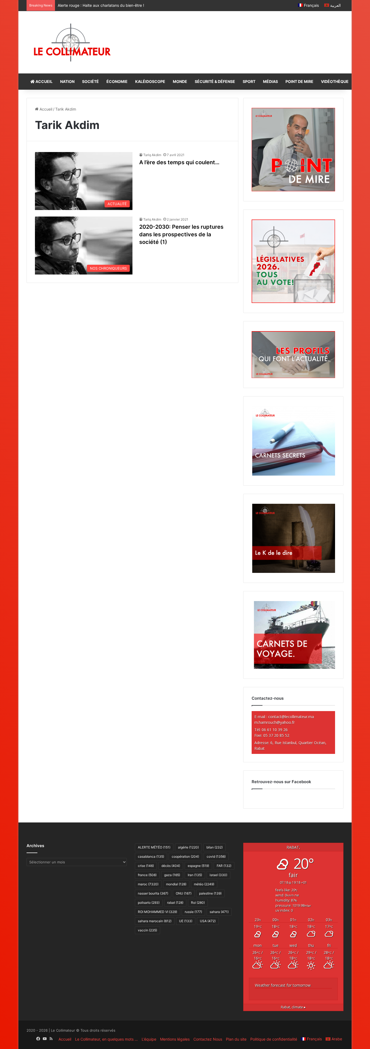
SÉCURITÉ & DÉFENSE (215, 81)
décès (170, 866)
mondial (176, 884)
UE (185, 921)
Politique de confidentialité (273, 1039)
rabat (175, 902)
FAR (224, 866)
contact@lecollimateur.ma (291, 716)
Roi (198, 902)
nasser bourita (153, 893)
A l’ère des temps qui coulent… (179, 162)
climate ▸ (293, 1007)
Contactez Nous (207, 1039)
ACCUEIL (44, 81)
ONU (184, 893)
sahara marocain (154, 921)
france (147, 875)
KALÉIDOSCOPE (150, 81)
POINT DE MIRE (299, 81)
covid (216, 856)
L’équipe (149, 1039)
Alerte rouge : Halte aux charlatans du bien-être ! (101, 5)
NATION (67, 81)
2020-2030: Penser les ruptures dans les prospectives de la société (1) (181, 234)
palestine (210, 893)
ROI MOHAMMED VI (157, 912)
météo (204, 884)
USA (208, 921)
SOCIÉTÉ (90, 81)
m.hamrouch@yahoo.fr (274, 722)
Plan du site (236, 1039)
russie (193, 912)
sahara (219, 912)
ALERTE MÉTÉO (154, 847)
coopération (185, 856)
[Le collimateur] (72, 42)
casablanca (151, 856)
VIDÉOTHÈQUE (335, 81)
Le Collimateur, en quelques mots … (106, 1039)
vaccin (147, 930)
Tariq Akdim (152, 155)
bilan (214, 847)
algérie (188, 847)
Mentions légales (175, 1039)
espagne (198, 866)
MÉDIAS (270, 81)
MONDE (180, 81)
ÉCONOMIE (117, 81)
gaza (172, 875)
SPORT (249, 81)
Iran (195, 875)
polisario (149, 902)
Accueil (45, 109)
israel (218, 875)
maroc (148, 884)
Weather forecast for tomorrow (283, 985)
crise (146, 866)
